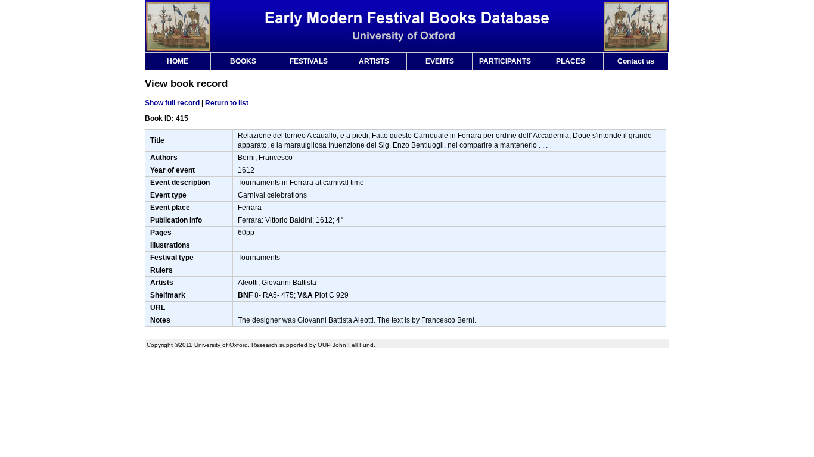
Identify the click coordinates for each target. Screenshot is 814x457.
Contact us (635, 61)
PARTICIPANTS (505, 61)
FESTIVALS (309, 61)
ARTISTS (374, 61)
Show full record (172, 103)
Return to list (226, 103)
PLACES (570, 61)
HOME (177, 61)
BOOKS (243, 61)
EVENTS (439, 61)
